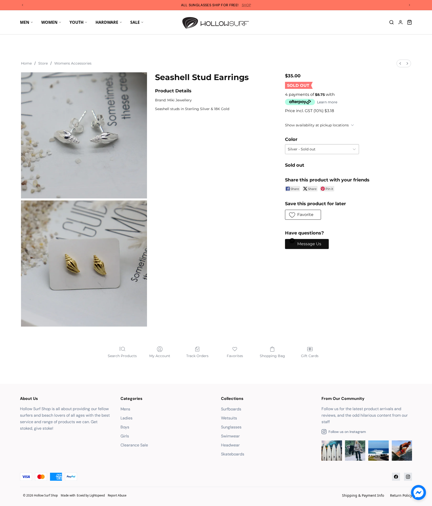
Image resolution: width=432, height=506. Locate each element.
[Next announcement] (409, 5)
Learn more (327, 102)
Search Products (122, 356)
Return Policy (401, 495)
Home (26, 63)
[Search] (391, 22)
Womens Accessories (73, 63)
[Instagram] (408, 477)
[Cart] (409, 22)
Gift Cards (309, 356)
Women (49, 22)
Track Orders (197, 356)
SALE (135, 22)
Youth (77, 22)
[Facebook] (396, 477)
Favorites (235, 356)
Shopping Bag (272, 356)
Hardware (107, 22)
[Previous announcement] (22, 5)
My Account (159, 356)
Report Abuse (117, 495)
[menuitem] (400, 63)
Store (43, 63)
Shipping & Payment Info (363, 495)
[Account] (400, 22)
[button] (303, 215)
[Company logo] (216, 22)
